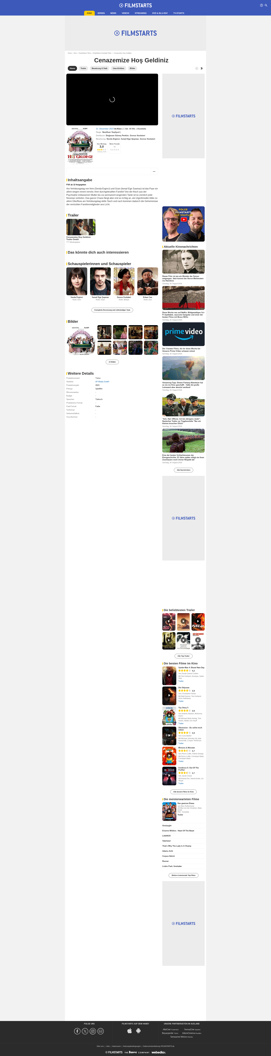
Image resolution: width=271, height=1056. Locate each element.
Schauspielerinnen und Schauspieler (99, 264)
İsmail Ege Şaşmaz (130, 139)
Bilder (73, 321)
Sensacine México (178, 1037)
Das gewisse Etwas (186, 803)
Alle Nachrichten (183, 470)
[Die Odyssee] (169, 696)
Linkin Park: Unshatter (172, 866)
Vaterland (166, 841)
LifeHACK (166, 836)
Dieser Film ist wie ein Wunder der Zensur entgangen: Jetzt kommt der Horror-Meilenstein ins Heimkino (183, 278)
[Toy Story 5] (169, 716)
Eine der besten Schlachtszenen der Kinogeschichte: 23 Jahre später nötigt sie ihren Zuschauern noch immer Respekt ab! (183, 457)
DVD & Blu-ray (160, 13)
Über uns (100, 1046)
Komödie (141, 129)
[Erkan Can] (147, 281)
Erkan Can (147, 297)
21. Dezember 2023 (105, 129)
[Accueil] (135, 5)
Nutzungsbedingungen (132, 1046)
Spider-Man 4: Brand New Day (191, 668)
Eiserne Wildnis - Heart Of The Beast (178, 831)
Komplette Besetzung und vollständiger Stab (112, 310)
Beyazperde (167, 1033)
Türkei (97, 378)
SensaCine (189, 1029)
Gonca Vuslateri (137, 135)
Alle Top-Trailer (184, 656)
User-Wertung (101, 144)
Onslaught (166, 826)
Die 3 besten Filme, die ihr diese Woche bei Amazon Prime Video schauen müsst (181, 350)
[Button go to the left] (196, 68)
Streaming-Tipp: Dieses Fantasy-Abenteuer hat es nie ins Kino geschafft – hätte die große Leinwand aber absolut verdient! (182, 385)
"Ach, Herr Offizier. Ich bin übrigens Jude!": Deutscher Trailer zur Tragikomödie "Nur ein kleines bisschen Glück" (181, 421)
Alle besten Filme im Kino (183, 792)
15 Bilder (112, 362)
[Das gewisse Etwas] (169, 811)
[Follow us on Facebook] (77, 1031)
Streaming (141, 13)
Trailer (73, 215)
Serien (101, 13)
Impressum (116, 1046)
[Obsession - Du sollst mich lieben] (169, 736)
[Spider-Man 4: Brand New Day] (169, 676)
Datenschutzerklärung (151, 1046)
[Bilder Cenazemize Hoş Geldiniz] (81, 340)
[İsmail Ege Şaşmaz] (100, 281)
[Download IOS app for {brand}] (131, 1030)
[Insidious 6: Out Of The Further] (169, 776)
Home (70, 53)
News (113, 13)
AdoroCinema (188, 1033)
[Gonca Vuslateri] (124, 281)
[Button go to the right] (201, 68)
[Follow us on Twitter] (85, 1031)
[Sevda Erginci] (76, 281)
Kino (89, 13)
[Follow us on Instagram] (93, 1031)
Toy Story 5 (183, 708)
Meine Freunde (115, 144)
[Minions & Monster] (169, 756)
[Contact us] (101, 1031)
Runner (165, 861)
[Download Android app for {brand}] (140, 1030)
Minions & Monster (186, 748)
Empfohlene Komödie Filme (102, 53)
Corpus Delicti (168, 856)
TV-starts (178, 13)
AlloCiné (167, 1029)
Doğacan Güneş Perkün (117, 135)
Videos (125, 13)
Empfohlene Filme (85, 53)
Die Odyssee (183, 688)
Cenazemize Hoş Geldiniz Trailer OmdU (78, 238)
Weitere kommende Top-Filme (183, 875)
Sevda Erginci (113, 139)
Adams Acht (167, 851)
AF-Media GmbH (102, 382)
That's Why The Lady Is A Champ (176, 846)
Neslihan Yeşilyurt (111, 132)
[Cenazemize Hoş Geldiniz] (80, 145)
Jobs (108, 1046)
